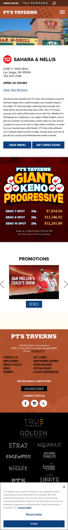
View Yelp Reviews (15, 90)
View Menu (17, 145)
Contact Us (10, 357)
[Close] (64, 487)
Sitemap (8, 371)
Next (66, 284)
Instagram (34, 403)
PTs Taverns (20, 12)
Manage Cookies (34, 514)
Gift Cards (40, 357)
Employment (11, 360)
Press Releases (42, 364)
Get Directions (48, 145)
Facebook (25, 403)
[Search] (54, 3)
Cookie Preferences (45, 371)
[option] (34, 287)
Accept (34, 523)
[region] (34, 506)
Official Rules (42, 368)
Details (34, 304)
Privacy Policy (12, 364)
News (6, 368)
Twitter (43, 403)
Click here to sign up (34, 389)
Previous (2, 284)
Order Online (11, 3)
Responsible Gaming (45, 360)
